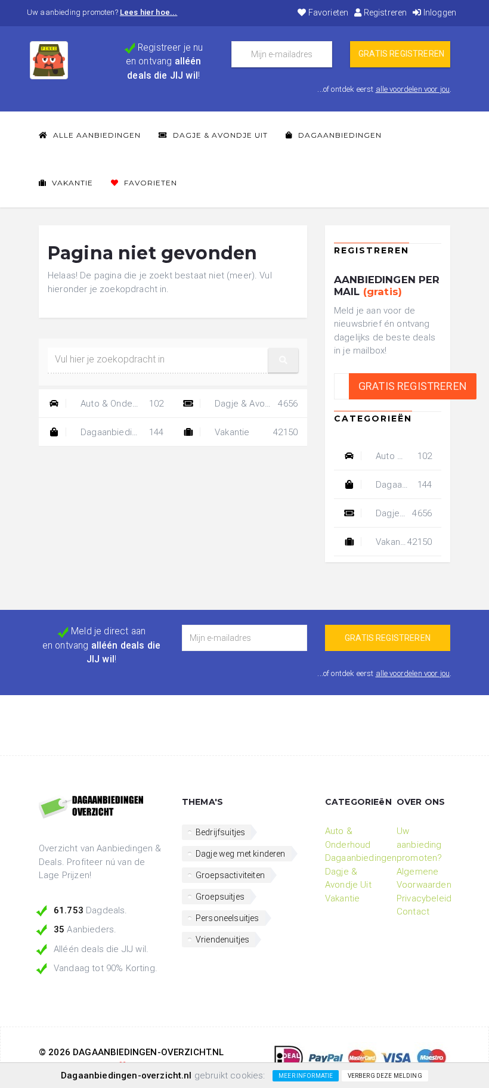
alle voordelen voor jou (413, 89)
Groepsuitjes (220, 896)
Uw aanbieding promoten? (419, 844)
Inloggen (439, 12)
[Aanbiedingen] (101, 808)
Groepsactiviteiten (230, 875)
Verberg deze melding (385, 1075)
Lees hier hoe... (149, 12)
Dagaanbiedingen (339, 135)
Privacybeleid (424, 898)
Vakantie (71, 182)
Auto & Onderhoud (120, 403)
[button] (283, 360)
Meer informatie (305, 1075)
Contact (413, 911)
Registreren (384, 12)
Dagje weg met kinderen (241, 853)
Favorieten (327, 12)
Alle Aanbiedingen (96, 135)
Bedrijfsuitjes (220, 832)
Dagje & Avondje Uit (219, 135)
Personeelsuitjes (227, 918)
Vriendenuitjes (222, 939)
